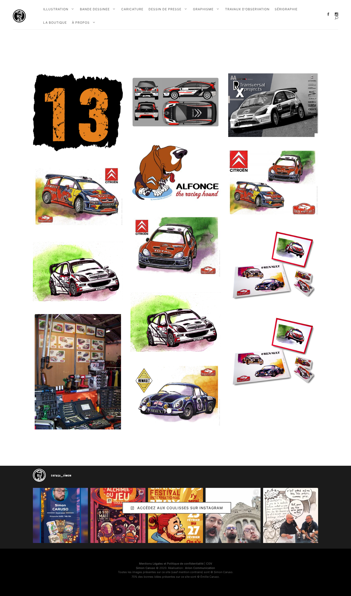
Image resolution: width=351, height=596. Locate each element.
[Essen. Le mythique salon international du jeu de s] (233, 515)
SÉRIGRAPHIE (286, 9)
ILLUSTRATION (55, 9)
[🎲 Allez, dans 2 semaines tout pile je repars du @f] (175, 515)
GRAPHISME (203, 9)
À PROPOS (81, 22)
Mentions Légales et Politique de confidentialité (171, 563)
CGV (209, 563)
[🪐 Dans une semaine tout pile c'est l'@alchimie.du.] (117, 515)
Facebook (328, 14)
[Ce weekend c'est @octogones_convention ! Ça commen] (60, 515)
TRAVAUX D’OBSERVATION (247, 9)
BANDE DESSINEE (95, 9)
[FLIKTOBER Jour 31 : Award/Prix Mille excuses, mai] (290, 515)
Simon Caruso (145, 568)
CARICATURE (132, 9)
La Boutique (55, 22)
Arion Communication (200, 568)
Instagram (336, 14)
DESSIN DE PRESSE (165, 9)
